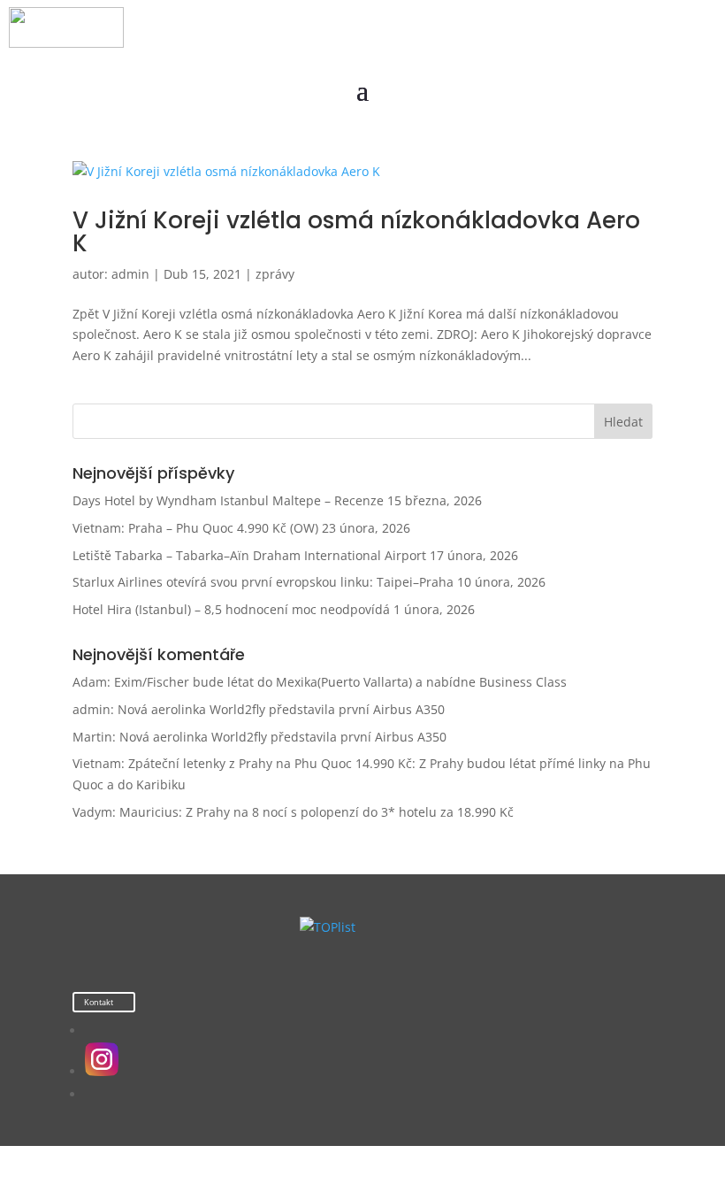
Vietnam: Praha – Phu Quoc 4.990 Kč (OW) (195, 527)
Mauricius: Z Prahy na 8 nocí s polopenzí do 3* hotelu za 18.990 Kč (316, 811)
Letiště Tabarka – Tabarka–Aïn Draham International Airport (249, 555)
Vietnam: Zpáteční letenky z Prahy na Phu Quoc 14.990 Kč (242, 763)
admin (130, 273)
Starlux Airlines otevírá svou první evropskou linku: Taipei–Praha (263, 581)
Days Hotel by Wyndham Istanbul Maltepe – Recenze (228, 500)
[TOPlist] (327, 927)
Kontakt (98, 1002)
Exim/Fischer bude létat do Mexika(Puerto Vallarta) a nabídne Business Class (340, 681)
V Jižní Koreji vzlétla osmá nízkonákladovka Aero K (356, 231)
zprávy (275, 273)
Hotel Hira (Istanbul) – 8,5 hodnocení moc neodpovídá (231, 609)
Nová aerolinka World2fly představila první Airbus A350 (281, 709)
